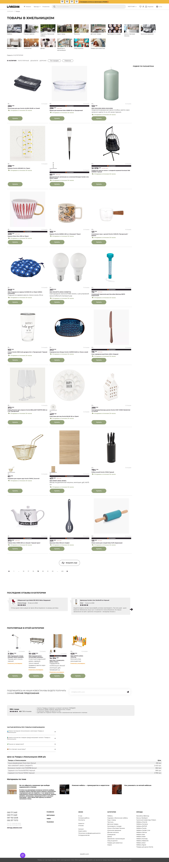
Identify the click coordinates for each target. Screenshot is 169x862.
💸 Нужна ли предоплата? (15, 744)
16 (23, 571)
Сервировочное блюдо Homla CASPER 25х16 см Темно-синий (69, 352)
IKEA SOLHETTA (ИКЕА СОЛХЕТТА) (60, 292)
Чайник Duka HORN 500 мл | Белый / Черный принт (24, 543)
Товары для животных (115, 843)
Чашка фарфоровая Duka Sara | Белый (22, 763)
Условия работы (83, 818)
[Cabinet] (143, 6)
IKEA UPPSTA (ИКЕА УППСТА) (77, 656)
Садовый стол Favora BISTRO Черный (21, 770)
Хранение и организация (116, 838)
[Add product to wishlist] (46, 67)
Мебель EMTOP (141, 826)
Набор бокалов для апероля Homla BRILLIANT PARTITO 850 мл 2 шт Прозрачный (27, 410)
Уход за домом (112, 840)
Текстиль (110, 822)
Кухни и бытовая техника (116, 828)
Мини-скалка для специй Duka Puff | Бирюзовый (107, 543)
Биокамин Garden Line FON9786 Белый (22, 768)
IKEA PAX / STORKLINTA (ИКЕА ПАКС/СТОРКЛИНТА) (57, 661)
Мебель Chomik (141, 822)
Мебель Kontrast (142, 838)
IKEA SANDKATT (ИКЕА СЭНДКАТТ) (20, 765)
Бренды (36, 6)
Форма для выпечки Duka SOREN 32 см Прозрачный (66, 110)
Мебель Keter (141, 836)
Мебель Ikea (140, 834)
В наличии (46, 6)
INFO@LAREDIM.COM (14, 828)
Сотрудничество (84, 835)
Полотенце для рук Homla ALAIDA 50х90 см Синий (24, 108)
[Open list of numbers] (136, 6)
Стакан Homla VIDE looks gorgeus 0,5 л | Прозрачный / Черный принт (27, 352)
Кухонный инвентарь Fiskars (146, 820)
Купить (15, 118)
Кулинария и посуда (114, 826)
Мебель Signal (141, 845)
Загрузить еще (71, 563)
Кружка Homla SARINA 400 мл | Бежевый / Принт (65, 234)
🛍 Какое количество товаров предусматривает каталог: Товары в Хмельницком (28, 738)
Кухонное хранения (114, 830)
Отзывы (81, 825)
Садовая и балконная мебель (117, 818)
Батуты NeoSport (142, 818)
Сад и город (111, 820)
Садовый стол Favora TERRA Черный (21, 773)
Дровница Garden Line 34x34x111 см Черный (94, 600)
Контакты (81, 820)
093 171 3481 (131, 6)
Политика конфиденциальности (89, 833)
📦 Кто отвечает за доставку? (16, 749)
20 (43, 571)
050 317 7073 (12, 820)
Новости (81, 823)
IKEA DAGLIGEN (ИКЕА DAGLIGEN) (102, 108)
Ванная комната (113, 832)
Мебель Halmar (141, 832)
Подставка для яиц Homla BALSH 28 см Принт (64, 416)
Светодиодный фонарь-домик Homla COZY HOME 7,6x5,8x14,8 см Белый (111, 410)
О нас (80, 816)
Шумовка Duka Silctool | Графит (60, 543)
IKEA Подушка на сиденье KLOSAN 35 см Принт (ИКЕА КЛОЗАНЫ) (25, 292)
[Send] (128, 692)
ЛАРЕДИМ (10, 11)
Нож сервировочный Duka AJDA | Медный (105, 354)
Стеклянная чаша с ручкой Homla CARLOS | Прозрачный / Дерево (110, 234)
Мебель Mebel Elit (142, 840)
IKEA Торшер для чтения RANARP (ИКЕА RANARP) (16, 656)
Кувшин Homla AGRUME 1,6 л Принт (19, 168)
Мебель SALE (140, 843)
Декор (109, 836)
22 (52, 571)
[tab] (31, 731)
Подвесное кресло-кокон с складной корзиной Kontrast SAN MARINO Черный (111, 171)
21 (47, 571)
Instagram (51, 815)
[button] (131, 609)
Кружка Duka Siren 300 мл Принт (18, 236)
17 (28, 571)
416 (62, 571)
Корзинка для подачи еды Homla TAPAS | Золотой (23, 478)
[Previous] (9, 571)
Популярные (23, 60)
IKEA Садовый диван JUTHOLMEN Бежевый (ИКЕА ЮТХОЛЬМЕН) (36, 656)
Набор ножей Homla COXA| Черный (103, 472)
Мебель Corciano (142, 824)
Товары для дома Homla (144, 847)
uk (159, 6)
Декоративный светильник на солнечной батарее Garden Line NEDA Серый (69, 177)
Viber (49, 818)
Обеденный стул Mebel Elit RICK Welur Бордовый (34, 600)
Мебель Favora (141, 828)
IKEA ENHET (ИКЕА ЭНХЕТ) (58, 480)
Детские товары (112, 824)
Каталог (28, 6)
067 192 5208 (12, 818)
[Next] (67, 571)
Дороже (43, 60)
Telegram (50, 822)
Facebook (50, 812)
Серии (109, 845)
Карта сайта (82, 831)
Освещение (111, 834)
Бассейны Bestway (142, 816)
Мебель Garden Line (143, 830)
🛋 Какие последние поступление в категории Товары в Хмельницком (25, 731)
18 (33, 571)
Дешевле (34, 60)
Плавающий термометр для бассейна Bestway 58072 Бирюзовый (108, 295)
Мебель (110, 816)
